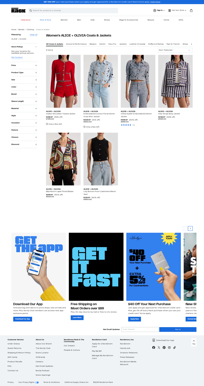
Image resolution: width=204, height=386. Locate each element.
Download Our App (22, 319)
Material (15, 108)
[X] (158, 348)
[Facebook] (153, 348)
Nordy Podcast (42, 371)
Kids (93, 20)
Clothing (30, 29)
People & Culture (72, 350)
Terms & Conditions (51, 382)
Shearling (187, 44)
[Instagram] (169, 348)
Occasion (15, 123)
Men (79, 20)
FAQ (9, 366)
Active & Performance (76, 44)
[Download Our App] (38, 267)
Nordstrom (125, 344)
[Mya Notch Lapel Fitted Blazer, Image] (63, 159)
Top (193, 344)
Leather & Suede (137, 44)
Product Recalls (15, 362)
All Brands (40, 357)
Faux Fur (112, 44)
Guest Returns (14, 348)
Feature (14, 130)
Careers (39, 362)
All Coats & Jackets (54, 44)
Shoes (107, 20)
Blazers (93, 44)
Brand (14, 94)
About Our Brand (43, 344)
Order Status (14, 344)
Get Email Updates (44, 366)
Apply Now (155, 2)
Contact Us (13, 371)
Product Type (17, 72)
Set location (17, 57)
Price (13, 65)
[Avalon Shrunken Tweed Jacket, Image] (63, 81)
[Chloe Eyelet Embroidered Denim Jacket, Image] (138, 81)
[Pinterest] (164, 348)
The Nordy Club (43, 348)
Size (13, 80)
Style (13, 115)
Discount (15, 144)
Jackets (123, 44)
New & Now (45, 20)
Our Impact (69, 346)
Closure (14, 137)
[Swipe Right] (190, 228)
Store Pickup (17, 47)
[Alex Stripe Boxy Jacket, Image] (175, 81)
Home (166, 20)
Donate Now (192, 319)
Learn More (77, 317)
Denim (102, 44)
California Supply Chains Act (76, 382)
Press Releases (127, 357)
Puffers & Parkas (156, 44)
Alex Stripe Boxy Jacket (169, 114)
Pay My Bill (97, 351)
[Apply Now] (153, 267)
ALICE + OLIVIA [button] (18, 39)
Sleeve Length (17, 101)
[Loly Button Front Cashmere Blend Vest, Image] (100, 159)
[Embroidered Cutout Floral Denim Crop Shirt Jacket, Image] (100, 81)
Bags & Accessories (128, 20)
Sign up (178, 329)
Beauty (151, 20)
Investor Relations (129, 353)
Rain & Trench (173, 44)
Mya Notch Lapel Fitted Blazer (60, 191)
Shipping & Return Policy (19, 353)
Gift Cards (12, 357)
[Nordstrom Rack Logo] (18, 10)
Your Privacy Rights (26, 382)
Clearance (25, 20)
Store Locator (42, 353)
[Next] (191, 43)
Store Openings (43, 375)
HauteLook (125, 348)
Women (64, 20)
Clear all (33, 35)
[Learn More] (96, 267)
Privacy (11, 382)
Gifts (181, 20)
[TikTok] (174, 348)
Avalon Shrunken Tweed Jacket (60, 114)
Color (13, 87)
